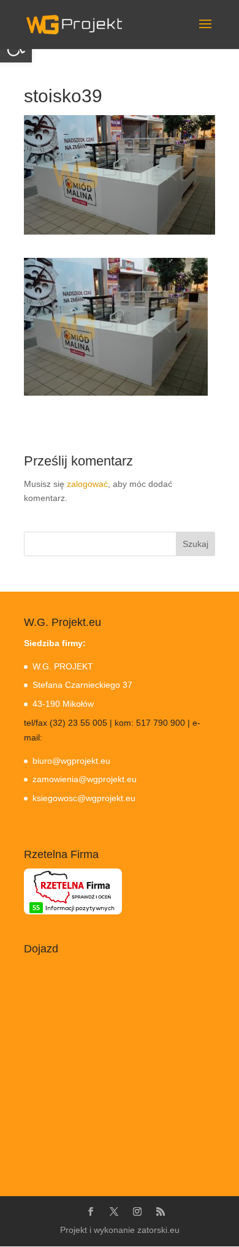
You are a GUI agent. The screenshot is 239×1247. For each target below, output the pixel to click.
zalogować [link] (87, 484)
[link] (74, 24)
